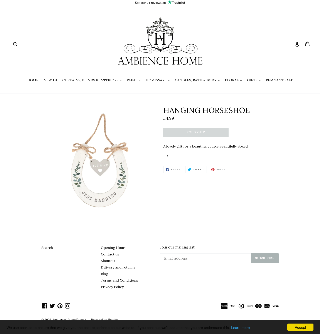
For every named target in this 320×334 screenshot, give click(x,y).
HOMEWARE (159, 80)
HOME (32, 80)
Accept (300, 327)
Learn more (240, 327)
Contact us (110, 254)
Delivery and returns (118, 267)
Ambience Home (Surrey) (69, 320)
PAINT (135, 80)
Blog (104, 274)
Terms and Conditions (119, 280)
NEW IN (50, 80)
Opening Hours (113, 247)
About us (108, 260)
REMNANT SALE (279, 80)
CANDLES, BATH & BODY (198, 80)
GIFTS (255, 80)
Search (47, 247)
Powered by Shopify (104, 320)
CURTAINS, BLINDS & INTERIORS (93, 80)
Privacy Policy (112, 287)
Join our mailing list (177, 247)
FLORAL (234, 80)
